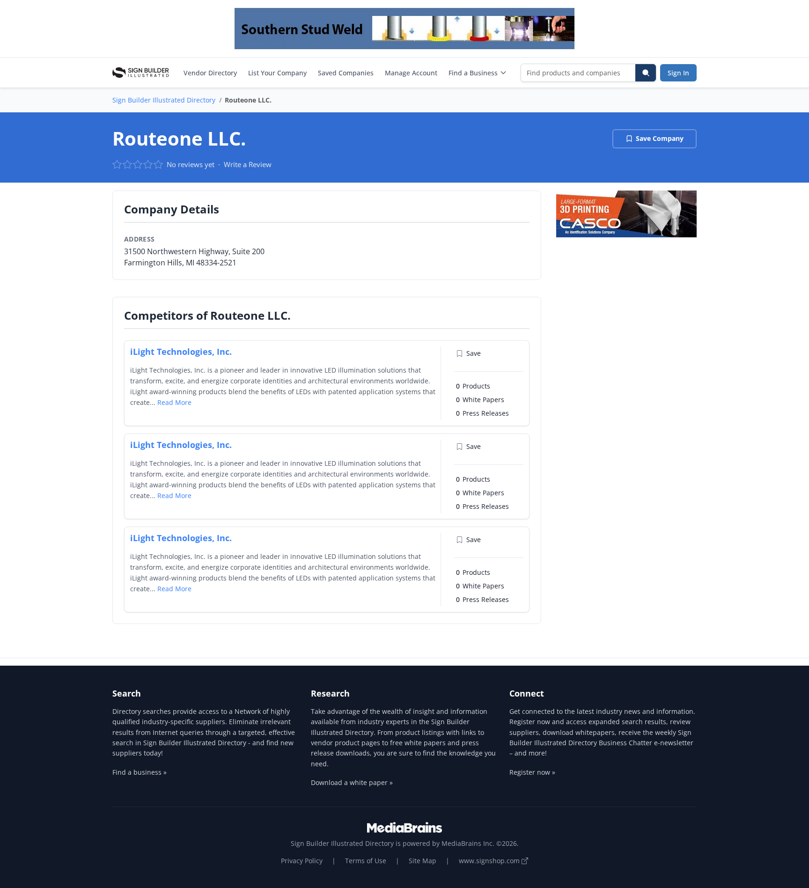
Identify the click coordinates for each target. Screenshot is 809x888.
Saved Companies (346, 72)
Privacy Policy (302, 860)
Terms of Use (365, 860)
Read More (174, 402)
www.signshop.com (490, 860)
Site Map (422, 860)
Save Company (660, 138)
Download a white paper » (352, 782)
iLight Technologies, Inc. (181, 351)
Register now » (532, 772)
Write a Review (248, 164)
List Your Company (277, 72)
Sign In (678, 72)
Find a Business (473, 72)
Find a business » (139, 772)
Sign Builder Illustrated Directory (163, 99)
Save (473, 353)
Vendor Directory (210, 72)
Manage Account (411, 72)
